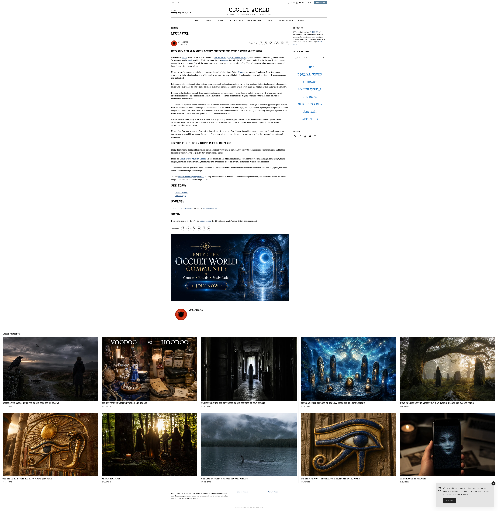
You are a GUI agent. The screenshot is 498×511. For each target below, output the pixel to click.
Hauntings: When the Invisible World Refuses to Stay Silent (233, 403)
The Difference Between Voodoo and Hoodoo (124, 403)
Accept (449, 500)
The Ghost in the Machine (413, 479)
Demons (174, 28)
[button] (324, 57)
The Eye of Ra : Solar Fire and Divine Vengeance (27, 479)
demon (184, 57)
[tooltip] (291, 2)
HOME (310, 67)
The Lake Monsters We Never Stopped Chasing (224, 479)
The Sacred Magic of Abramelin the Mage (231, 57)
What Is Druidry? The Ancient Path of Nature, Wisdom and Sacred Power (437, 403)
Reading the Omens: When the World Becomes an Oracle (31, 403)
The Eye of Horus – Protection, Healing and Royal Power (330, 479)
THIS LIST (314, 32)
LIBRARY (310, 82)
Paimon (241, 72)
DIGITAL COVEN (310, 74)
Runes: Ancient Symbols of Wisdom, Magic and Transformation (333, 403)
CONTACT (310, 112)
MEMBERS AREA (310, 104)
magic (190, 60)
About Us (310, 119)
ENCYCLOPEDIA (310, 89)
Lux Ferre (184, 42)
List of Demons (181, 192)
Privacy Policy (273, 492)
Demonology (180, 195)
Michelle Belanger (210, 208)
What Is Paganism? (111, 479)
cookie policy (462, 494)
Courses (310, 97)
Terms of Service (242, 492)
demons (224, 60)
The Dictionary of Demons (182, 208)
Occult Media (205, 221)
